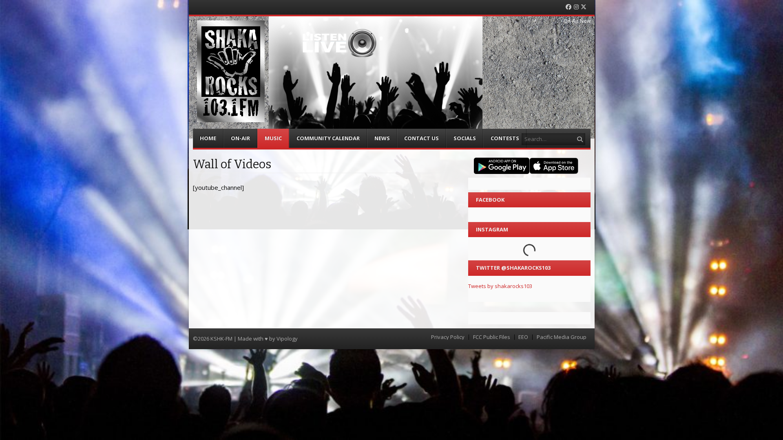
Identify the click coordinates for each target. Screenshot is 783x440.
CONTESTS (505, 138)
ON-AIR (240, 138)
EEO (523, 337)
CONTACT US (421, 138)
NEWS (382, 138)
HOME (208, 138)
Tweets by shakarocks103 (500, 286)
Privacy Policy (447, 337)
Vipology (287, 338)
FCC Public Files (491, 337)
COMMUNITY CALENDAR (328, 138)
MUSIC (273, 138)
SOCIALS (464, 138)
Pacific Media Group (561, 337)
